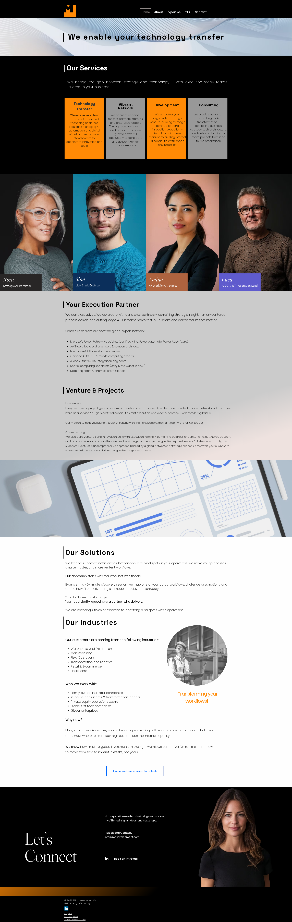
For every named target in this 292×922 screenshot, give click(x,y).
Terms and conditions (75, 919)
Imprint (68, 913)
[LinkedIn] (107, 859)
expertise (113, 610)
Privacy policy (71, 916)
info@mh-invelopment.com (122, 837)
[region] (197, 650)
